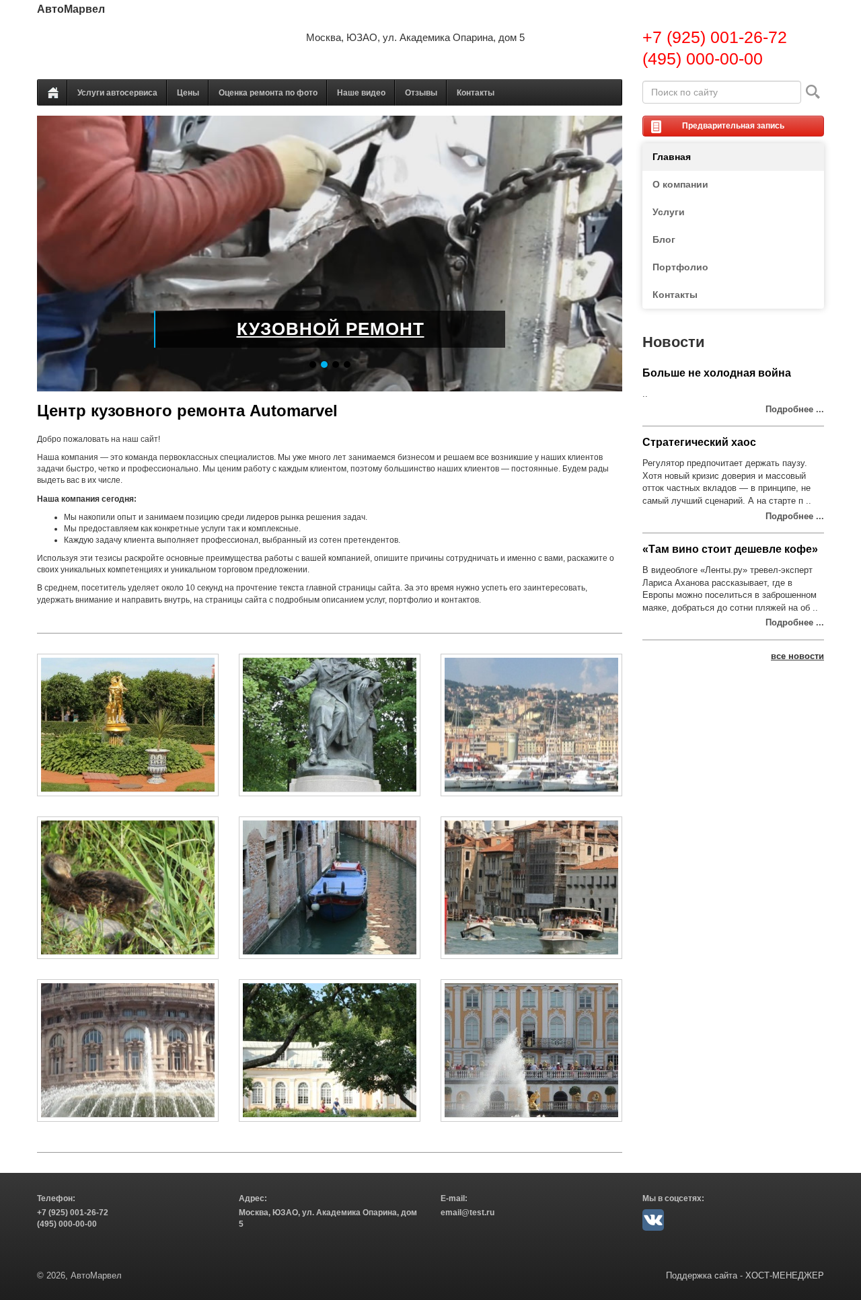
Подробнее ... (794, 409)
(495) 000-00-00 (702, 58)
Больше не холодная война (716, 373)
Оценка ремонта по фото (268, 93)
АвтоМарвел (71, 9)
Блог (663, 239)
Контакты (475, 93)
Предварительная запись (733, 125)
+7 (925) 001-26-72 (714, 37)
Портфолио (680, 267)
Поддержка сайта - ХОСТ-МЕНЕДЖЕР (745, 1275)
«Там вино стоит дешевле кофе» (730, 549)
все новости (797, 656)
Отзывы (421, 93)
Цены (188, 93)
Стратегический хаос (699, 442)
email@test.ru (467, 1212)
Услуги (668, 211)
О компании (680, 184)
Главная (671, 156)
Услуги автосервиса (117, 93)
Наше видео (361, 93)
